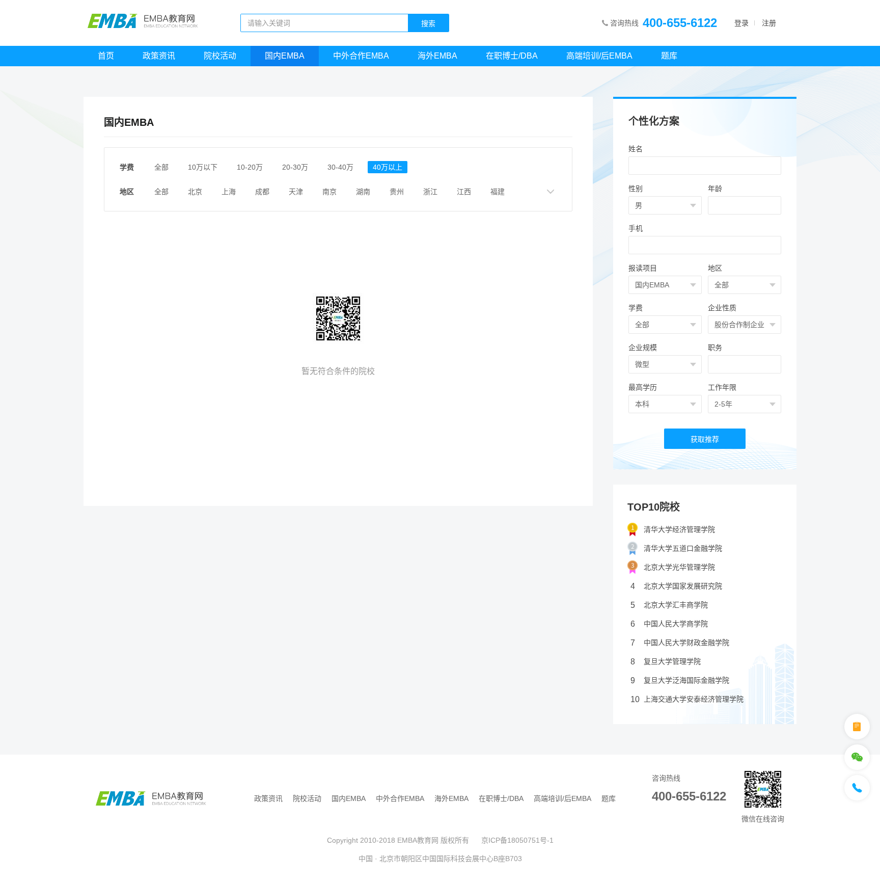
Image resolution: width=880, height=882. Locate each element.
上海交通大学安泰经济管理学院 (687, 699)
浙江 (430, 192)
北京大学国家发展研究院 (676, 586)
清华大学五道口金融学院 (683, 548)
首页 (106, 55)
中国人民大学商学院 (669, 624)
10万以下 (202, 167)
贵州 (397, 192)
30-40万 (340, 167)
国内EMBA (285, 55)
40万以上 (387, 167)
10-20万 (250, 167)
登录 (741, 23)
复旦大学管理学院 (665, 661)
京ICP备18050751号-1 (517, 840)
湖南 (363, 192)
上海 (229, 192)
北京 (195, 192)
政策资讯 (159, 55)
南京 (329, 192)
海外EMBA (437, 55)
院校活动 (220, 55)
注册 (769, 23)
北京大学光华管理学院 (679, 567)
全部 (161, 167)
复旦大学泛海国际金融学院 (679, 680)
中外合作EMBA (361, 55)
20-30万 (295, 167)
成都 (262, 192)
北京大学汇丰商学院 (669, 605)
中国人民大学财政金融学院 (679, 642)
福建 (497, 192)
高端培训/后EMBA (599, 55)
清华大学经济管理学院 (679, 529)
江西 (464, 192)
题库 (669, 55)
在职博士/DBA (512, 55)
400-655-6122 (680, 23)
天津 (296, 192)
